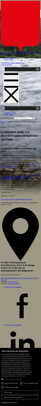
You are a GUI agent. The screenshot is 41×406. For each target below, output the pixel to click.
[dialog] (20, 377)
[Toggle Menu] (37, 69)
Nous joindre (9, 59)
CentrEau (34, 175)
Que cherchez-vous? (7, 118)
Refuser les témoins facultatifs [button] (13, 397)
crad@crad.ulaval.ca (13, 283)
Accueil (3, 122)
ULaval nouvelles (10, 57)
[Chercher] (2, 103)
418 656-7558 (13, 282)
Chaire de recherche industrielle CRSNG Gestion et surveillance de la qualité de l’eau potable (18, 177)
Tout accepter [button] (8, 392)
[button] (9, 403)
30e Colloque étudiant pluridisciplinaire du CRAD (16, 199)
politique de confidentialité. (17, 376)
